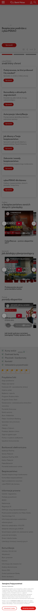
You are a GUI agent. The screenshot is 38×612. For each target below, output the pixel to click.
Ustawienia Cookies (9, 608)
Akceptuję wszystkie (28, 608)
